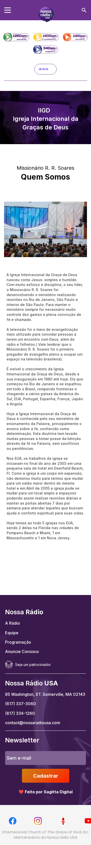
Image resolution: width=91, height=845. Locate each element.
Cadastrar (45, 776)
